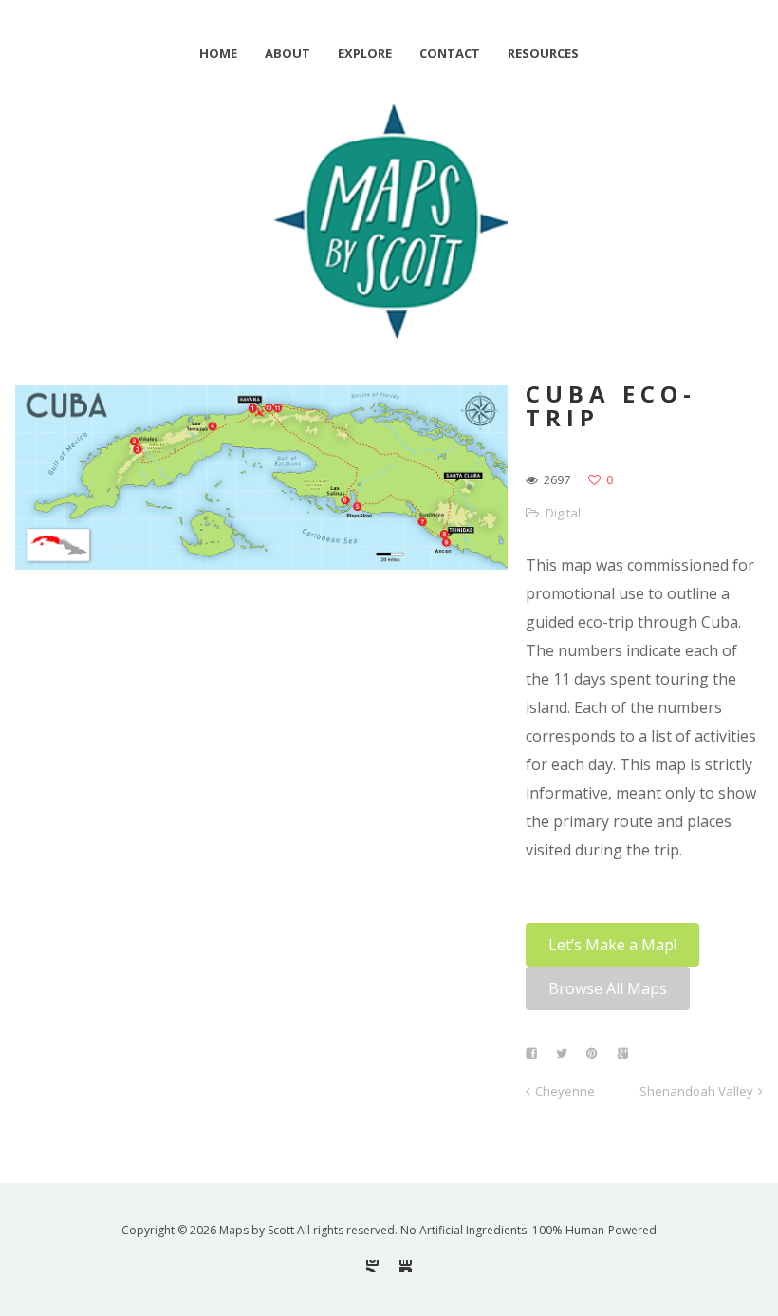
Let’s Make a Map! (612, 944)
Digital (563, 512)
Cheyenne (565, 1091)
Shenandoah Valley (696, 1091)
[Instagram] (372, 1266)
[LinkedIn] (405, 1266)
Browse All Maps (607, 988)
